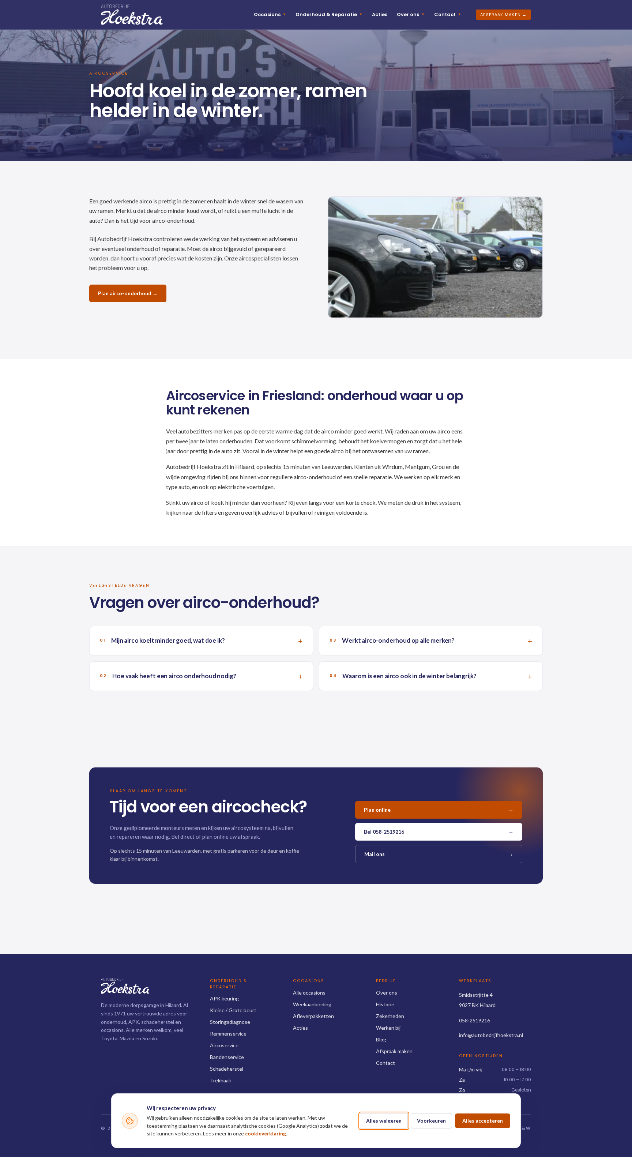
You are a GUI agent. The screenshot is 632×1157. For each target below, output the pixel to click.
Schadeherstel (226, 1069)
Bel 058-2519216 (439, 832)
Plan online (439, 810)
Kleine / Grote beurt (233, 1010)
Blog (381, 1039)
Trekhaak (220, 1080)
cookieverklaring (265, 1133)
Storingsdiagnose (230, 1022)
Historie (385, 1004)
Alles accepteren (482, 1120)
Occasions (270, 14)
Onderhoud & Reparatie (329, 14)
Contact (447, 14)
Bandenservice (227, 1057)
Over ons (411, 14)
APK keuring (224, 998)
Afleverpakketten (313, 1016)
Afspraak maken (394, 1051)
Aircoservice (224, 1045)
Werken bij (388, 1028)
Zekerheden (390, 1016)
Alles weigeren (384, 1120)
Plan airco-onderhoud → (128, 293)
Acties (379, 14)
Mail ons (438, 854)
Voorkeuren (431, 1120)
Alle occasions (309, 992)
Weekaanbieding (312, 1004)
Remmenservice (228, 1033)
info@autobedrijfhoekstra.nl (491, 1035)
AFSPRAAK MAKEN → (503, 15)
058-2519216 (474, 1020)
